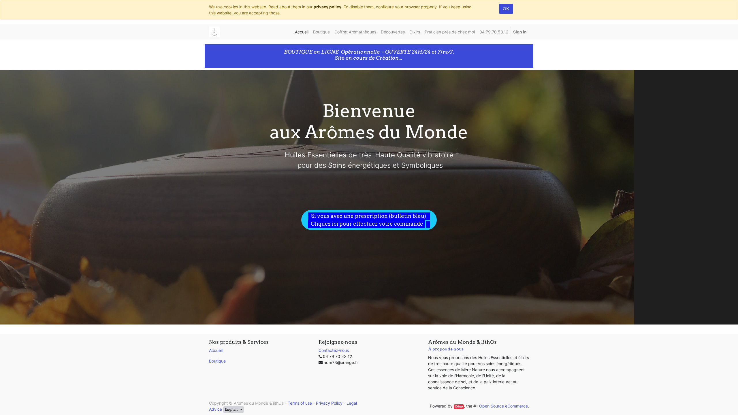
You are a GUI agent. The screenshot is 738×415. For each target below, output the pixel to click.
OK (506, 8)
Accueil (216, 350)
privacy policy (327, 6)
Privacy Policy (329, 403)
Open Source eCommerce (503, 405)
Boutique (217, 361)
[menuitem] (302, 32)
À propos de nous (446, 349)
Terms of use (300, 403)
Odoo (459, 406)
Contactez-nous (334, 350)
